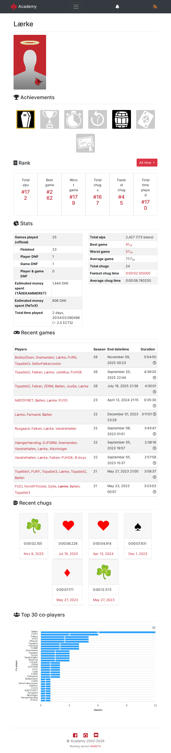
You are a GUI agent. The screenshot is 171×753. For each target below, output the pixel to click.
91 (129, 244)
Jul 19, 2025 (68, 554)
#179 (73, 200)
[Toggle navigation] (76, 7)
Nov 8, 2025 (34, 554)
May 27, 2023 (67, 600)
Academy (27, 6)
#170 (145, 205)
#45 (121, 200)
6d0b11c (96, 746)
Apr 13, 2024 (103, 554)
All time (145, 162)
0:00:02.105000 (138, 273)
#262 (50, 195)
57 (129, 251)
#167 (97, 200)
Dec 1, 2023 (137, 554)
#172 (25, 195)
